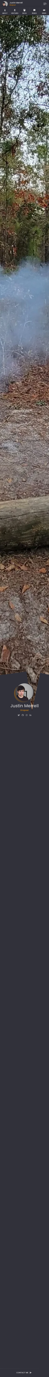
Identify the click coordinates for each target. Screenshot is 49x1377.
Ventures (14, 13)
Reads (34, 13)
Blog (24, 13)
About (5, 13)
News (44, 13)
